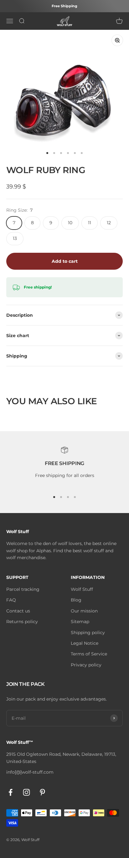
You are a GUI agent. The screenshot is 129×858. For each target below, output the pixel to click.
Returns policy (22, 621)
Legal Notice (84, 643)
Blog (76, 600)
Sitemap (80, 621)
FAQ (11, 600)
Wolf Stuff (82, 589)
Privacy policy (86, 665)
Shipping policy (88, 632)
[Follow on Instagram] (26, 792)
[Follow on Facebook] (10, 792)
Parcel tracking (22, 589)
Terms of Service (89, 654)
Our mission (84, 611)
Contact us (18, 611)
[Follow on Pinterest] (42, 792)
